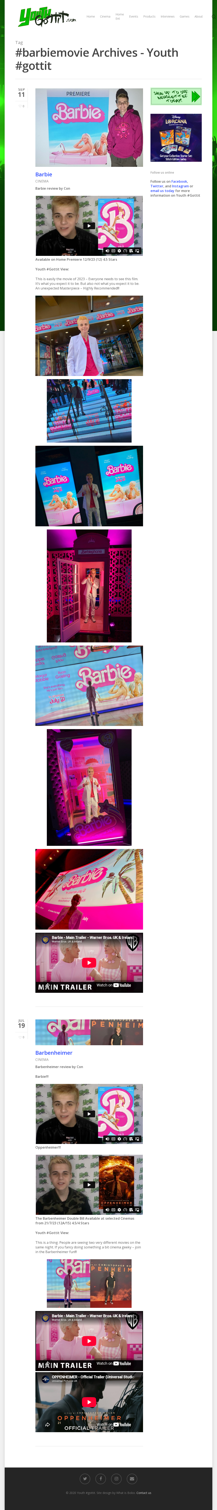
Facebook (179, 181)
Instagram (181, 186)
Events (133, 16)
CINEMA (42, 181)
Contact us (143, 1493)
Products (149, 16)
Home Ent (119, 16)
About (199, 16)
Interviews (168, 16)
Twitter (156, 186)
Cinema (105, 16)
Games (184, 16)
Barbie (43, 174)
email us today (162, 190)
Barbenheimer (53, 1052)
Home (90, 16)
